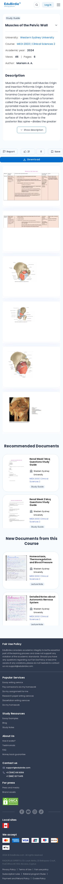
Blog (4, 722)
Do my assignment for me (15, 691)
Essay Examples (10, 718)
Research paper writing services (18, 696)
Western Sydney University (37, 37)
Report (11, 151)
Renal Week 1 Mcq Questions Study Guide (40, 461)
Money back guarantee (13, 754)
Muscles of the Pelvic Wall (26, 25)
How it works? (9, 740)
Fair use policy (41, 869)
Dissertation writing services (16, 700)
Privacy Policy (9, 869)
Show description (33, 130)
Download (33, 159)
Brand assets (9, 792)
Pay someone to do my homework (19, 687)
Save (57, 151)
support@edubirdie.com (21, 666)
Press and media (10, 787)
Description (15, 75)
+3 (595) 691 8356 (15, 772)
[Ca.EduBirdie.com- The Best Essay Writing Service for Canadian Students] (5, 827)
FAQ (4, 749)
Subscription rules (11, 874)
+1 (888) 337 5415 (14, 776)
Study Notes (8, 727)
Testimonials (8, 745)
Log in (48, 4)
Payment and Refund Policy (16, 878)
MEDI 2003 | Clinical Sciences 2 (36, 44)
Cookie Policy (39, 878)
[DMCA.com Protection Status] (31, 801)
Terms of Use (25, 869)
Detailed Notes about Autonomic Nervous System (42, 599)
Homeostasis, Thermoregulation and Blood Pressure (41, 559)
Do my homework (11, 705)
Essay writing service (12, 682)
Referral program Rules (34, 874)
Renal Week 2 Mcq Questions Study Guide (40, 502)
